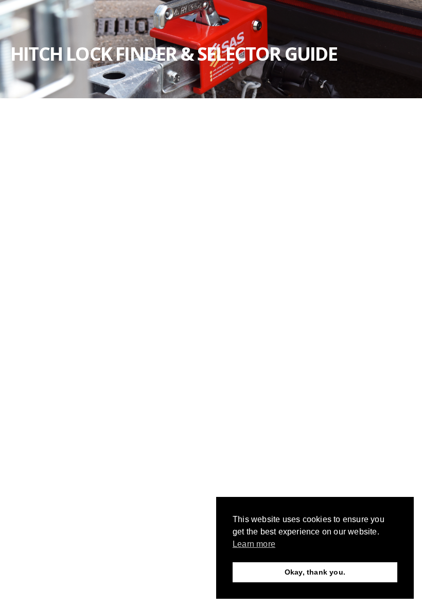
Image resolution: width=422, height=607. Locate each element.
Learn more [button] (254, 544)
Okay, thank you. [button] (315, 572)
